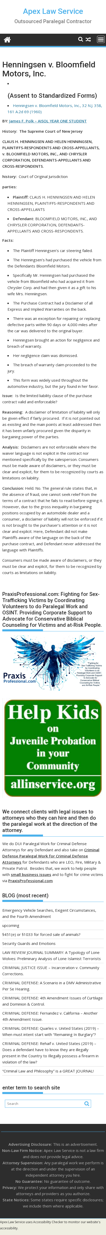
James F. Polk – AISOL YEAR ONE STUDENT (48, 120)
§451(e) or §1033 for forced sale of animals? (41, 934)
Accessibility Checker (48, 1222)
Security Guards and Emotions (29, 943)
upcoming (10, 925)
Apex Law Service (53, 11)
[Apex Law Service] (7, 39)
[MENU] (101, 39)
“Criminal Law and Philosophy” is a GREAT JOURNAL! (48, 1070)
